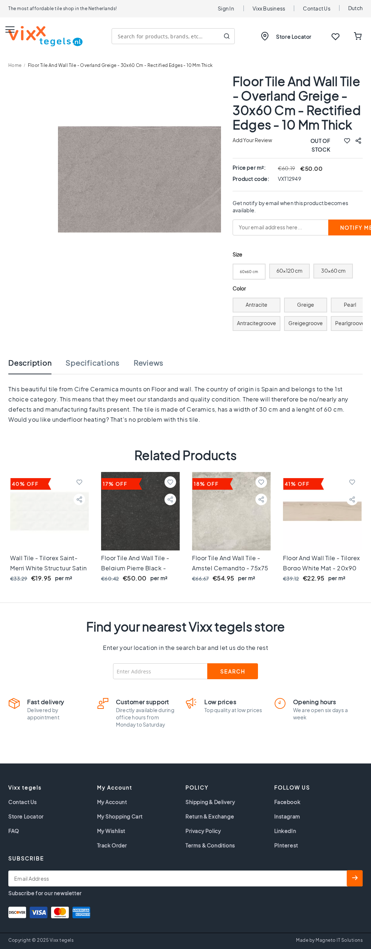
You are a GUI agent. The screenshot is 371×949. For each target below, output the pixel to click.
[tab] (37, 366)
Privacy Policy (203, 830)
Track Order (112, 845)
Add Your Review (252, 140)
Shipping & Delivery (210, 802)
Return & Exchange (210, 816)
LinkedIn (285, 830)
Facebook (287, 802)
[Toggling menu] (9, 29)
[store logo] (45, 36)
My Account (112, 802)
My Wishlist (111, 830)
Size (237, 254)
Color (239, 288)
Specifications (93, 362)
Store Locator (294, 36)
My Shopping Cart (120, 816)
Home (15, 65)
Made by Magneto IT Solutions (329, 940)
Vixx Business (269, 8)
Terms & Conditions (210, 845)
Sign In (226, 8)
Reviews (148, 362)
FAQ (13, 830)
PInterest (286, 845)
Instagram (287, 816)
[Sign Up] (355, 878)
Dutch (355, 8)
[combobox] (173, 36)
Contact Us (316, 8)
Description (29, 362)
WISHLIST (335, 36)
